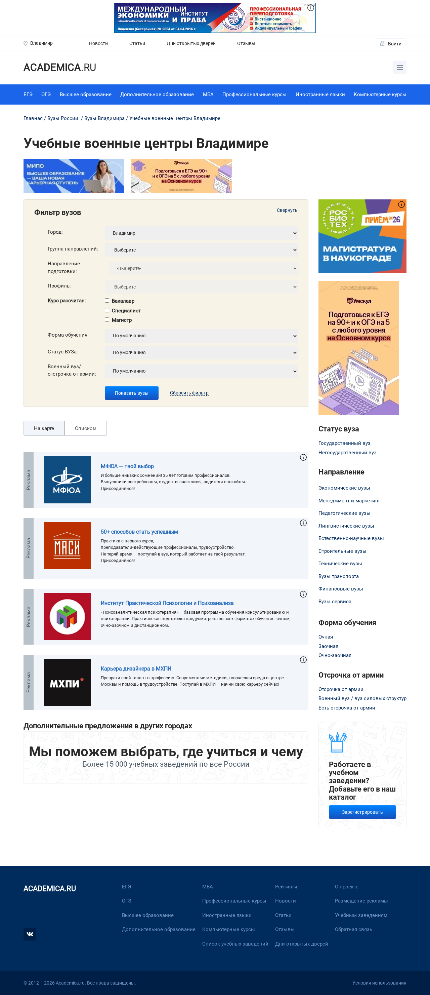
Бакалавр (123, 301)
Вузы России (62, 118)
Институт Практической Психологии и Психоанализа (167, 603)
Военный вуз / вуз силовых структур (362, 698)
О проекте (346, 887)
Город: (55, 232)
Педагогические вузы (344, 513)
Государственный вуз (344, 443)
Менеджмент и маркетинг (349, 501)
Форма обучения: (68, 335)
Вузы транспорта (338, 576)
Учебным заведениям (361, 915)
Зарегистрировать (362, 812)
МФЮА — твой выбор (127, 466)
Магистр (122, 320)
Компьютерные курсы (380, 94)
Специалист (126, 311)
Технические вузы (340, 564)
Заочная (328, 646)
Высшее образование (86, 94)
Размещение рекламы (361, 901)
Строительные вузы (342, 551)
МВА (207, 887)
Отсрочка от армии (340, 689)
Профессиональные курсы (254, 94)
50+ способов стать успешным (139, 532)
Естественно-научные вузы (351, 538)
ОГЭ (46, 94)
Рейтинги (286, 887)
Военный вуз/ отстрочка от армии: (72, 370)
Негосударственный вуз (347, 453)
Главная (33, 118)
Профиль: (59, 286)
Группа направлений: (73, 249)
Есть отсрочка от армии (346, 708)
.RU (60, 67)
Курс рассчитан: (67, 301)
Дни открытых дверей (191, 43)
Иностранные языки (320, 94)
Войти (394, 43)
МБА (208, 94)
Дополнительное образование (157, 94)
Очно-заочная (334, 655)
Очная (325, 637)
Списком (85, 428)
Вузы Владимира (104, 118)
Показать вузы (131, 393)
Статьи (137, 43)
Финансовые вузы (340, 589)
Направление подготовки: (64, 267)
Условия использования (379, 983)
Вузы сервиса (334, 602)
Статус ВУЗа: (63, 352)
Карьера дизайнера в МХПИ (136, 668)
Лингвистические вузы (346, 526)
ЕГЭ (28, 94)
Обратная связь (353, 929)
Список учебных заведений (235, 944)
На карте (44, 428)
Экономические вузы (344, 488)
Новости (98, 43)
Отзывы (246, 43)
